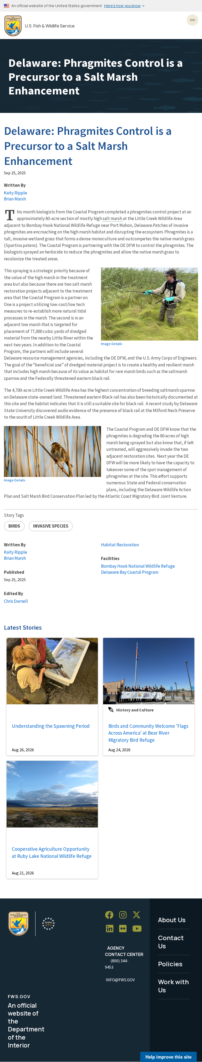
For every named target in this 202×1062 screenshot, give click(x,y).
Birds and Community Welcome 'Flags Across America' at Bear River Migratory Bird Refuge (148, 733)
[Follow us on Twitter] (138, 915)
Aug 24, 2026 (119, 749)
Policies (170, 963)
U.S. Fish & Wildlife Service (50, 26)
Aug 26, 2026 (23, 749)
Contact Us (171, 941)
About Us (172, 919)
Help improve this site (168, 1057)
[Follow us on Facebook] (111, 915)
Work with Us (173, 985)
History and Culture (135, 709)
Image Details (111, 343)
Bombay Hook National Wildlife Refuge (138, 566)
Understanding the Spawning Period (51, 726)
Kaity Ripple (15, 193)
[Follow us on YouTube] (138, 929)
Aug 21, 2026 (23, 873)
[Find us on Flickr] (124, 929)
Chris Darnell (16, 601)
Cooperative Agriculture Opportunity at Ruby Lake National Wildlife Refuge (52, 852)
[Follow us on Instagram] (124, 915)
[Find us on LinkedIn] (111, 929)
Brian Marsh (15, 199)
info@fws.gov (120, 979)
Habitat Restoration (120, 545)
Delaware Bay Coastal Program (129, 572)
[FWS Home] (13, 26)
